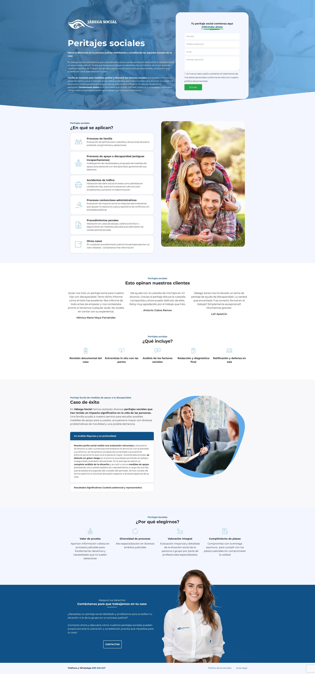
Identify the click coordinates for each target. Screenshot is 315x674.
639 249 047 (99, 668)
